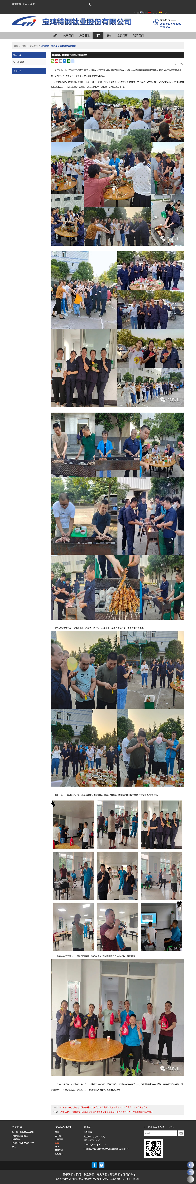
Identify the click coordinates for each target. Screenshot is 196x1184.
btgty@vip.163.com (98, 1144)
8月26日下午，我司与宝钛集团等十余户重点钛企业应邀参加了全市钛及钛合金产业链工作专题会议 (103, 1107)
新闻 (98, 35)
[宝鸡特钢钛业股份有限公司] (76, 21)
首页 (55, 35)
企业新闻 (34, 46)
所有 (24, 46)
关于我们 (68, 35)
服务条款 (128, 1175)
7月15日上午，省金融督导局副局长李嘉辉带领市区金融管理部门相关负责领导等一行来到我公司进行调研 (106, 1112)
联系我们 (138, 35)
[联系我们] (190, 1165)
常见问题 (122, 35)
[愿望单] (190, 1172)
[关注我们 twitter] (101, 1165)
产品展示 (84, 35)
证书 (108, 35)
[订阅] (181, 1133)
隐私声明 (115, 1175)
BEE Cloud (132, 1179)
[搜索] (91, 4)
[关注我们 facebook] (94, 1165)
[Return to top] (190, 1179)
